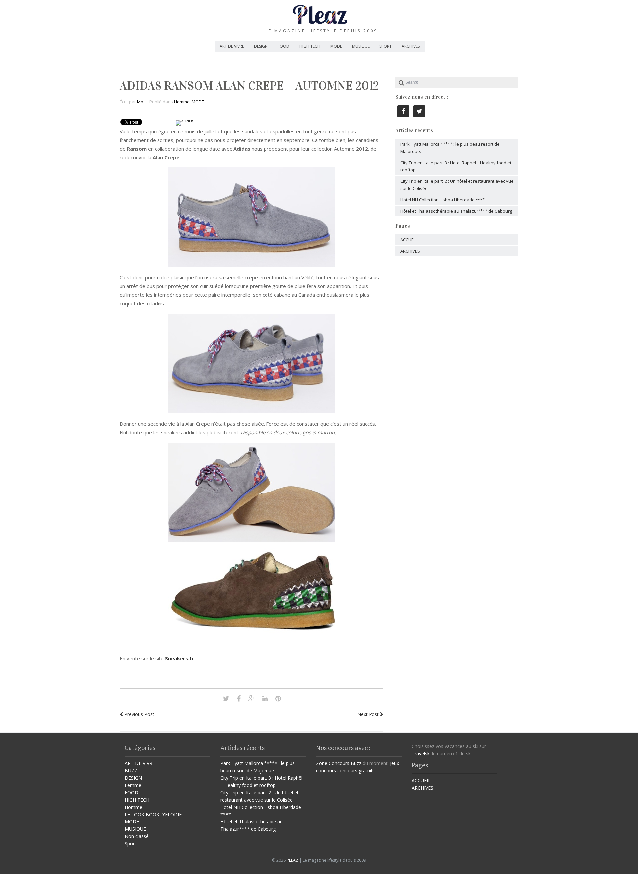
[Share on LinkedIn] (265, 698)
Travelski (421, 753)
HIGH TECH (309, 46)
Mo (140, 102)
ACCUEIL (408, 240)
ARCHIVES (411, 46)
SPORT (385, 46)
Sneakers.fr (179, 658)
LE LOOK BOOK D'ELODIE (153, 814)
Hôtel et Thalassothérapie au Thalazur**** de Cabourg (456, 211)
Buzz (356, 763)
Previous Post (138, 714)
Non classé (137, 836)
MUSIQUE (361, 46)
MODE (336, 46)
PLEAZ (292, 860)
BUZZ (131, 770)
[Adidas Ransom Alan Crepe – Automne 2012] (226, 698)
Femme (133, 785)
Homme (182, 102)
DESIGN (261, 46)
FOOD (283, 46)
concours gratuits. (356, 770)
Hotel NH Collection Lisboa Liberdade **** (442, 200)
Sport (130, 843)
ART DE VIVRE (232, 46)
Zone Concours (332, 763)
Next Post (368, 714)
